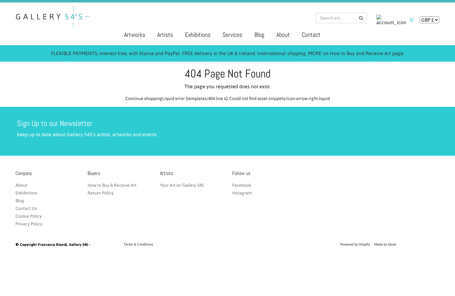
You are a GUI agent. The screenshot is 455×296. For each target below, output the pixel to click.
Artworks (134, 35)
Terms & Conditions (138, 244)
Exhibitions (197, 35)
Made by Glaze (385, 244)
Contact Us (26, 208)
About (283, 35)
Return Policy (101, 192)
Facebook (241, 185)
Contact (311, 35)
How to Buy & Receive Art (112, 185)
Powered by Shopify (355, 244)
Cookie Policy (28, 216)
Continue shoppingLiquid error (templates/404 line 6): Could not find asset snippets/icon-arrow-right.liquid (227, 98)
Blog (259, 35)
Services (232, 35)
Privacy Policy (28, 223)
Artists (165, 35)
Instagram (242, 192)
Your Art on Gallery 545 (182, 185)
